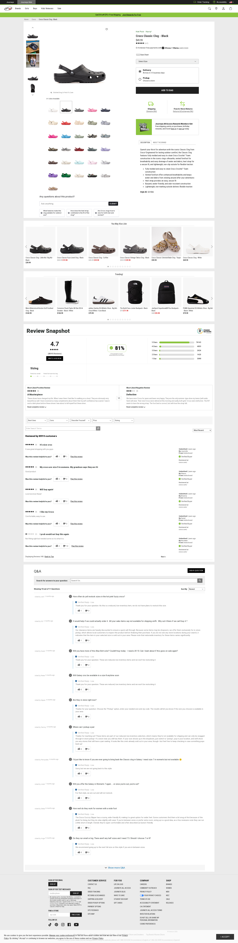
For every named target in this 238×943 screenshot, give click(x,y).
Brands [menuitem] (18, 8)
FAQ (89, 888)
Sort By (184, 589)
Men (167, 892)
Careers (143, 884)
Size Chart (144, 55)
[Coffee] (53, 159)
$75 (121, 311)
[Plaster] (92, 120)
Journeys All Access (122, 888)
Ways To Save (119, 895)
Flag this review (77, 457)
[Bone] (53, 120)
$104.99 (60, 313)
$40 (153, 313)
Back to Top (49, 557)
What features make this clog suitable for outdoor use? (52, 213)
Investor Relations (147, 914)
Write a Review (54, 358)
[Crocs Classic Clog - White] (198, 241)
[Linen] (66, 159)
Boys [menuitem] (35, 8)
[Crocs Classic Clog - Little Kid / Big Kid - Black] (40, 241)
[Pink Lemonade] (92, 107)
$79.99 (91, 313)
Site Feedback (93, 910)
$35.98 (157, 313)
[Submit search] (199, 580)
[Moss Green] (79, 133)
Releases (170, 903)
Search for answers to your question (51, 581)
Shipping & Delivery (95, 899)
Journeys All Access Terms (151, 910)
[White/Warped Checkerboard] (66, 146)
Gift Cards (118, 903)
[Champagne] (79, 120)
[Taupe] (53, 186)
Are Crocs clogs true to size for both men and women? (106, 213)
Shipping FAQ (151, 111)
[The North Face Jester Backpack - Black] (135, 292)
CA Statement (145, 907)
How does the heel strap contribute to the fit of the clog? (80, 213)
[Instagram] (63, 924)
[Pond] (92, 146)
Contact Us (92, 884)
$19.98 (64, 260)
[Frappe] (79, 172)
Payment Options (94, 907)
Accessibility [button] (222, 2)
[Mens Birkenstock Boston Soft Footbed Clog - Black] (40, 292)
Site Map (91, 914)
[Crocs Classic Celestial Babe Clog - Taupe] (166, 241)
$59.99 (59, 260)
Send (113, 204)
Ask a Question (196, 571)
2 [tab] (110, 266)
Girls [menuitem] (27, 8)
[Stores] (216, 9)
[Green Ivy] (66, 172)
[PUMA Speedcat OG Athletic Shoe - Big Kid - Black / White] (198, 292)
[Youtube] (77, 924)
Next (32, 94)
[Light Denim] (105, 133)
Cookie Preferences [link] (148, 924)
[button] (231, 2)
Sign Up (53, 884)
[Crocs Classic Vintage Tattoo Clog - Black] (135, 241)
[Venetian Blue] (66, 133)
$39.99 (28, 263)
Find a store (53, 911)
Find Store (76, 915)
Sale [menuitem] (59, 8)
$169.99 (28, 313)
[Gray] (79, 107)
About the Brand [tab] (159, 142)
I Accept (225, 937)
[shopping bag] (231, 9)
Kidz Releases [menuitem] (47, 8)
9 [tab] (127, 266)
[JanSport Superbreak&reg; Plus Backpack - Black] (166, 292)
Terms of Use (145, 899)
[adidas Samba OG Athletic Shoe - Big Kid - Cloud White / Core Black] (103, 292)
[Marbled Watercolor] (105, 159)
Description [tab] (145, 142)
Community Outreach (148, 888)
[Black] (66, 107)
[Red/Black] (79, 146)
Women (169, 888)
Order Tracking (203, 2)
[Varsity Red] (66, 120)
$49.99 (91, 260)
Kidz (167, 895)
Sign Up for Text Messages (59, 889)
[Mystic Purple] (105, 146)
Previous (32, 27)
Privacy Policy (145, 892)
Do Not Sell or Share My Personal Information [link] (149, 919)
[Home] (8, 8)
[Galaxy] (53, 172)
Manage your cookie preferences (62, 935)
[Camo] (53, 146)
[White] (53, 107)
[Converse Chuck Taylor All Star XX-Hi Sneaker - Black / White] (72, 292)
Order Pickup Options (96, 903)
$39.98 (96, 260)
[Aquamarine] (79, 159)
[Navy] (105, 107)
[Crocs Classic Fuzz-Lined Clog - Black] (72, 241)
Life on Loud (118, 884)
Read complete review (35, 407)
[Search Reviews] (98, 428)
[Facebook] (70, 924)
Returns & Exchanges (96, 895)
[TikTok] (50, 924)
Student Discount (121, 899)
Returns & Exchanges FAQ (183, 111)
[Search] (210, 9)
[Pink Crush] (53, 133)
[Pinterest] (57, 924)
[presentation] (18, 8)
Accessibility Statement (149, 903)
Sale (168, 899)
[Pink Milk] (92, 159)
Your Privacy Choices (152, 895)
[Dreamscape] (105, 120)
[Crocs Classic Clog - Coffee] (103, 241)
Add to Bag (167, 90)
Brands (169, 884)
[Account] (224, 8)
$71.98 (125, 311)
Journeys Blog (119, 892)
